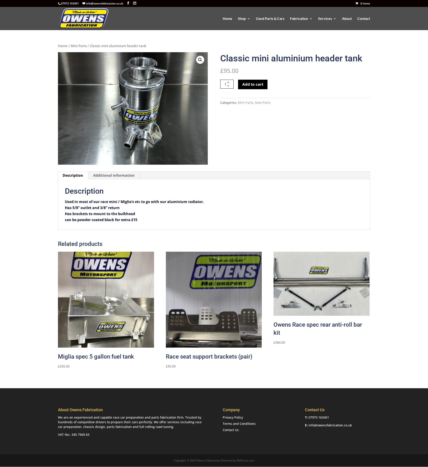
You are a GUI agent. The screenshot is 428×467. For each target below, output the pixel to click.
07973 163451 (319, 417)
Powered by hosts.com (237, 460)
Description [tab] (73, 175)
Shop (242, 19)
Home (227, 19)
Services (325, 19)
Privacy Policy (233, 417)
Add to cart (252, 84)
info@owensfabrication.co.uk (330, 425)
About (347, 19)
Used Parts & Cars (270, 19)
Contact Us (231, 430)
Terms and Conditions (239, 423)
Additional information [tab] (114, 175)
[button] (200, 60)
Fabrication (299, 19)
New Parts (262, 102)
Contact (363, 19)
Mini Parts (79, 46)
